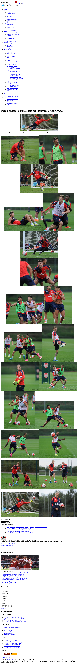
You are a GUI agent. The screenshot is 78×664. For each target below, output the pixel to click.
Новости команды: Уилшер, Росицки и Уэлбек (19, 528)
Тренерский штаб (11, 45)
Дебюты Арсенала (14, 75)
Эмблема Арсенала (12, 82)
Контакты (9, 28)
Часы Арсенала (8, 630)
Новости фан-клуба (12, 26)
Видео (8, 55)
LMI (14, 535)
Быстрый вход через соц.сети (8, 4)
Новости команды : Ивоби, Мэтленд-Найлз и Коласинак (16, 581)
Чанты (8, 60)
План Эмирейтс (8, 631)
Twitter (14, 543)
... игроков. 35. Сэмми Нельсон (12, 646)
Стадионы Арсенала (12, 66)
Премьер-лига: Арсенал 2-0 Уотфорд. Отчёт (15, 617)
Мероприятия (10, 27)
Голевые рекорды (14, 72)
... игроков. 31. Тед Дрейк (10, 640)
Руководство (10, 46)
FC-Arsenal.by (4, 7)
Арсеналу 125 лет (11, 64)
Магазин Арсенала (8, 633)
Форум (5, 93)
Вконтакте (4, 543)
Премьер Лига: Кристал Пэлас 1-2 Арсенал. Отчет (20, 532)
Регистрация (25, 4)
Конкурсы (6, 94)
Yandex (11, 545)
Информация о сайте (12, 99)
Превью (9, 35)
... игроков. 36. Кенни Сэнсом (11, 647)
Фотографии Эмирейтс (10, 634)
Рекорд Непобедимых (15, 79)
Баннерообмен (10, 100)
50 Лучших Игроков (12, 89)
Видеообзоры (10, 38)
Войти (19, 4)
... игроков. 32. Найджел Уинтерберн (13, 642)
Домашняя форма (11, 86)
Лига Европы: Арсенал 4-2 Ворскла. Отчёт (13, 577)
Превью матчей (11, 13)
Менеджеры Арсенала (12, 88)
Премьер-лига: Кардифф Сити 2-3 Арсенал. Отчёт (15, 583)
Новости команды (11, 17)
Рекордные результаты (15, 74)
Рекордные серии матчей (16, 78)
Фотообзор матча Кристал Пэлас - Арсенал (18, 531)
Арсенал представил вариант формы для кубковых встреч (22, 529)
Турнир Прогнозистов (12, 96)
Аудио (8, 59)
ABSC (5, 23)
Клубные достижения (12, 81)
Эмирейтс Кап (10, 92)
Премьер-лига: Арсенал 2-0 (46, 570)
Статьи (8, 104)
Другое (5, 97)
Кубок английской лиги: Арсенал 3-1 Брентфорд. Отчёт (16, 572)
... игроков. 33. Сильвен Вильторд (12, 643)
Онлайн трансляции (12, 53)
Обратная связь (11, 101)
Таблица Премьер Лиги (13, 34)
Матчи (5, 31)
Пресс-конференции (12, 19)
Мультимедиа (7, 49)
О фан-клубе (10, 24)
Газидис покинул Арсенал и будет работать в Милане (15, 578)
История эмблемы (14, 83)
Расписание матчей (12, 33)
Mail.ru (3, 545)
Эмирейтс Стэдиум (15, 68)
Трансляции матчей (12, 41)
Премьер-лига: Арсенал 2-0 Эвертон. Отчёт (13, 574)
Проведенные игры (15, 71)
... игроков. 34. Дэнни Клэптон (12, 644)
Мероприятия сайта (12, 20)
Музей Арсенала (8, 629)
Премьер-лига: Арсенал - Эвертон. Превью (13, 575)
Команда (6, 42)
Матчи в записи (11, 56)
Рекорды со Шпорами (15, 77)
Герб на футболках (14, 85)
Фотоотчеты (10, 39)
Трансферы (9, 16)
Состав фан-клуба (11, 30)
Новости (6, 11)
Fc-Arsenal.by (10, 660)
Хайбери (12, 67)
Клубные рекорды (11, 70)
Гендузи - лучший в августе (9, 582)
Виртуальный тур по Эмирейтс (12, 627)
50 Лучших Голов (11, 90)
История (6, 63)
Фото (8, 57)
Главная (6, 9)
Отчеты (9, 37)
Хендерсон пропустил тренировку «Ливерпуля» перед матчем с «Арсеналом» (27, 527)
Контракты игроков (12, 48)
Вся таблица (4, 608)
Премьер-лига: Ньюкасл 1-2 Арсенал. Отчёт (13, 579)
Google (7, 545)
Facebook (9, 543)
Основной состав (11, 44)
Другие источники (11, 22)
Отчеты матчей (11, 15)
